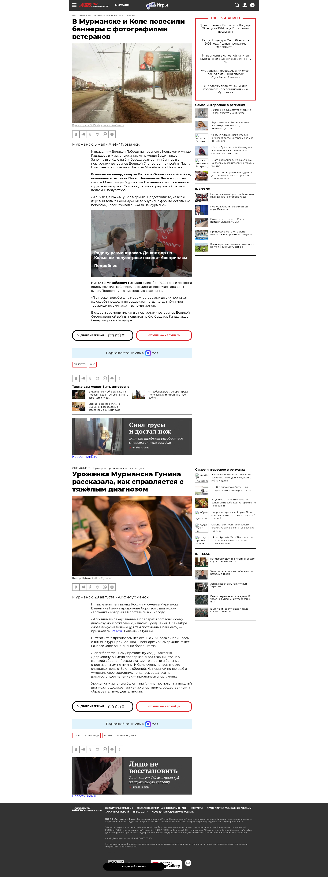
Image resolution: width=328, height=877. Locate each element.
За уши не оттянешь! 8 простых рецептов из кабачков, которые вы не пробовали (233, 502)
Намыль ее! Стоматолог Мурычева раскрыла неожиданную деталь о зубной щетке (231, 477)
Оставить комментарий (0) (164, 335)
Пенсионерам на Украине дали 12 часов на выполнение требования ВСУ (230, 599)
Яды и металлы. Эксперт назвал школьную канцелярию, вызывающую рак (230, 125)
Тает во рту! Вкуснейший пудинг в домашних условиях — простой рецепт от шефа (231, 175)
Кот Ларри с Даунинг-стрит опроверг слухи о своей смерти (232, 560)
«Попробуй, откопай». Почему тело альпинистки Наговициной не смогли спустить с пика (232, 150)
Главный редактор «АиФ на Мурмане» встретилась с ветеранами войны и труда (104, 406)
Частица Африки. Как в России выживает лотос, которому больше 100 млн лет (232, 137)
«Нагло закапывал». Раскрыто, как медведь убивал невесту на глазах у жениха (232, 163)
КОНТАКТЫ (197, 808)
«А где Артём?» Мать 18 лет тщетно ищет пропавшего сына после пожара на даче (232, 540)
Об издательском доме (119, 808)
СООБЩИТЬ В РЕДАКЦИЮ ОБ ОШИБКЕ (173, 812)
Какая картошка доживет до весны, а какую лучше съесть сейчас (232, 245)
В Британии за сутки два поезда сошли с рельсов (229, 610)
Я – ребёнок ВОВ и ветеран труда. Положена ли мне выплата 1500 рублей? (168, 394)
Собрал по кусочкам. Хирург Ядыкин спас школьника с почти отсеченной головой (233, 515)
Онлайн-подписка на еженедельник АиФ (162, 808)
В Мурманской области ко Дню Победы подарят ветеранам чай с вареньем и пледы (108, 394)
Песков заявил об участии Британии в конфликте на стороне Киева (232, 195)
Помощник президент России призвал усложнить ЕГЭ (228, 220)
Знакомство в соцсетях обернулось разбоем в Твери (231, 572)
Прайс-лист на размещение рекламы (229, 808)
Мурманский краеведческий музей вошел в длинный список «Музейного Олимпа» (226, 74)
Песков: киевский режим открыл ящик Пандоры (229, 208)
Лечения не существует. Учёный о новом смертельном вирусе (231, 111)
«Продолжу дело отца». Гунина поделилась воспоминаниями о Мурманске (225, 89)
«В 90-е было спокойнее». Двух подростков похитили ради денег (231, 488)
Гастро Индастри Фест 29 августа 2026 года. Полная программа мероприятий (225, 44)
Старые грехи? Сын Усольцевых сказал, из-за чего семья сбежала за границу (232, 527)
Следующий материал (134, 866)
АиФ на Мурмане (102, 578)
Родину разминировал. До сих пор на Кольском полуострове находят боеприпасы (140, 255)
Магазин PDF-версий (117, 812)
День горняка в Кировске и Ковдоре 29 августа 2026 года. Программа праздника (226, 28)
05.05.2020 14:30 (81, 15)
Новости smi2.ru (84, 457)
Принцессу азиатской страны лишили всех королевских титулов (231, 233)
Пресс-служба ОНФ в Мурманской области (98, 125)
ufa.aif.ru (117, 631)
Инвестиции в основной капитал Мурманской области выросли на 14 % (225, 59)
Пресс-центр (140, 812)
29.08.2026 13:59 (81, 468)
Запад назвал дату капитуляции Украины (229, 585)
